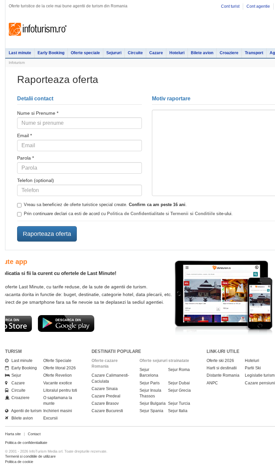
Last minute (20, 53)
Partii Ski (253, 368)
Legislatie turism (260, 375)
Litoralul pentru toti (60, 390)
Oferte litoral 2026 (59, 368)
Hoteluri (176, 53)
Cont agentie (258, 6)
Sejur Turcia (179, 403)
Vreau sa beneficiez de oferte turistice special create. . (105, 204)
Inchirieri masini (57, 410)
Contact (34, 434)
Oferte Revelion (57, 375)
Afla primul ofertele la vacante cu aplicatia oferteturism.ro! (198, 273)
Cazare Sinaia (105, 388)
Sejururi (113, 53)
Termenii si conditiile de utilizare (30, 456)
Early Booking (51, 53)
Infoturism (38, 29)
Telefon (35, 180)
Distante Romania (223, 375)
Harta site (13, 434)
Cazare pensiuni (260, 383)
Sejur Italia (177, 410)
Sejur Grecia (179, 390)
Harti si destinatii (222, 368)
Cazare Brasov (105, 403)
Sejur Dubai (179, 383)
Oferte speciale (85, 53)
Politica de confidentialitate (26, 443)
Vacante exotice (57, 383)
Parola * (25, 158)
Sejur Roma (179, 369)
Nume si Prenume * (37, 113)
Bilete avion (202, 53)
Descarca (158, 329)
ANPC (212, 383)
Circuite (135, 53)
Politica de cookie (19, 462)
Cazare (156, 53)
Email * (24, 135)
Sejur (14, 375)
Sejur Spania (151, 410)
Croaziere (229, 53)
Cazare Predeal (106, 396)
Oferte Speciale (57, 360)
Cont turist (230, 6)
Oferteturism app (157, 261)
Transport (254, 53)
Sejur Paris (150, 383)
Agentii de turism (25, 410)
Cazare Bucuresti (107, 410)
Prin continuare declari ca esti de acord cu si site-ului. (128, 213)
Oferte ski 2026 (220, 360)
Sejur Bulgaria (153, 403)
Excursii (50, 418)
